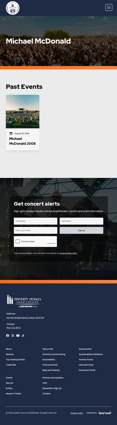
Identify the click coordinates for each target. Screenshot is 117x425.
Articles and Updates (53, 377)
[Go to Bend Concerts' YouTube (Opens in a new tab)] (18, 335)
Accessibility (49, 359)
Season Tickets (13, 393)
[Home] (13, 7)
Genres (9, 383)
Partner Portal (86, 359)
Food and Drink (50, 365)
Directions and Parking (54, 354)
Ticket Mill (11, 365)
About (9, 349)
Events (9, 377)
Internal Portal (86, 365)
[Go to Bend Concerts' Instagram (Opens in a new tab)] (12, 335)
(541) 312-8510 (13, 327)
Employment (85, 349)
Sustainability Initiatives (91, 354)
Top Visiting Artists (15, 359)
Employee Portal (87, 370)
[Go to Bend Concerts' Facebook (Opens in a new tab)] (7, 335)
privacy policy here (68, 253)
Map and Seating (51, 370)
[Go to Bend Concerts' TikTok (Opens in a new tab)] (23, 335)
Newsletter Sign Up (52, 388)
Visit (45, 383)
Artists (9, 388)
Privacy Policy (77, 413)
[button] (108, 7)
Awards (9, 354)
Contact (46, 393)
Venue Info (48, 349)
